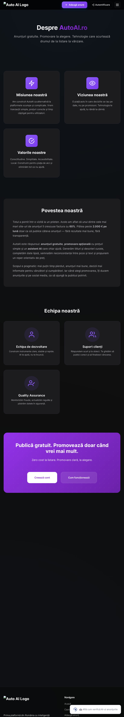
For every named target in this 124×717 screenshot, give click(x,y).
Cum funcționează (79, 477)
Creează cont (42, 477)
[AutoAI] (16, 5)
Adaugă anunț (71, 715)
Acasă (67, 703)
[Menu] (117, 5)
